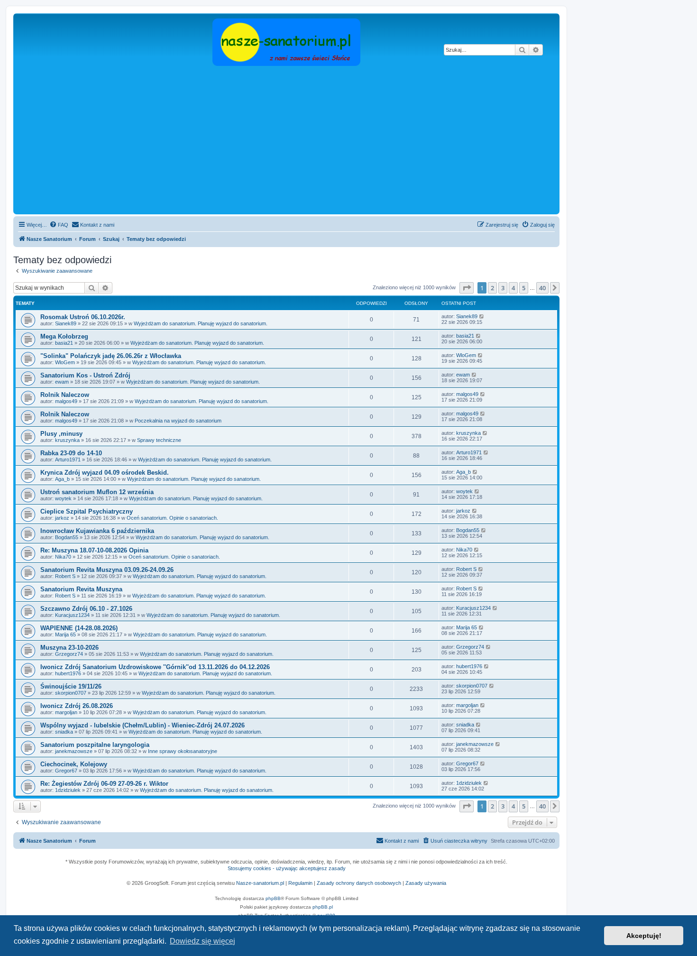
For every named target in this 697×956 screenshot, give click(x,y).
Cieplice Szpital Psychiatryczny (86, 511)
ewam (62, 382)
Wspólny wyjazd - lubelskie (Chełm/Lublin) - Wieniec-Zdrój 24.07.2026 (142, 725)
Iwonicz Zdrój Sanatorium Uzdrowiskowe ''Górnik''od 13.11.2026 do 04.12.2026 (155, 667)
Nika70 (63, 557)
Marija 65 (65, 634)
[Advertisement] (286, 140)
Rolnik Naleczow (64, 394)
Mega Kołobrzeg (64, 336)
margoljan (66, 712)
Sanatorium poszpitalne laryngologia (94, 744)
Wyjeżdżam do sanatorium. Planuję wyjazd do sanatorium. (200, 323)
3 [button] (502, 288)
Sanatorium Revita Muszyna (81, 589)
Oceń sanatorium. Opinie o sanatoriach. (172, 518)
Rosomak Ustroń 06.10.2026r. (82, 317)
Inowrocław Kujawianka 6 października (97, 530)
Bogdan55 (66, 537)
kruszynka (67, 440)
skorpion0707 (70, 693)
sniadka (64, 732)
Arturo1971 (68, 459)
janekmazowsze (73, 751)
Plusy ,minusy (61, 433)
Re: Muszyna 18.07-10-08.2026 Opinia (94, 550)
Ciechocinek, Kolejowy (73, 764)
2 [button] (492, 288)
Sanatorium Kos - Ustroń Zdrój (85, 375)
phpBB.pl (322, 907)
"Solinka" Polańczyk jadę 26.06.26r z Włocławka (110, 355)
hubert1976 (68, 673)
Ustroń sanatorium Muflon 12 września (97, 492)
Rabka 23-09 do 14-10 (71, 453)
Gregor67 (66, 770)
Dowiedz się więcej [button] (202, 941)
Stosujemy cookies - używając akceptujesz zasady (287, 868)
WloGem (65, 362)
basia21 (64, 343)
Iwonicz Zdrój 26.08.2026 (76, 705)
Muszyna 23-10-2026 (69, 647)
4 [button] (513, 288)
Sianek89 (65, 323)
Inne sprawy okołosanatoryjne (182, 751)
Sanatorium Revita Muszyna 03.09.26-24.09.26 (107, 569)
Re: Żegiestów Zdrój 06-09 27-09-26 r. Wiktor (104, 783)
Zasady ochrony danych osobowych (359, 883)
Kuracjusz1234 (72, 615)
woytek (63, 498)
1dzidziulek (68, 790)
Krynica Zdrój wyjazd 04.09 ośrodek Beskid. (104, 472)
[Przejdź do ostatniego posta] (482, 316)
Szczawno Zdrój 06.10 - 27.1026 (86, 608)
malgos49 (66, 401)
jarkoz (62, 518)
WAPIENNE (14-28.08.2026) (79, 628)
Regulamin (300, 883)
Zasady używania (425, 883)
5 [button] (523, 288)
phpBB (273, 898)
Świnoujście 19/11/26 (70, 686)
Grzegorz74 (69, 654)
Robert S (65, 576)
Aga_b (62, 479)
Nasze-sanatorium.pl (260, 883)
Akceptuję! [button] (643, 935)
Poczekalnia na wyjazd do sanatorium (178, 420)
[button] (466, 288)
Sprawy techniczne (159, 440)
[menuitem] (58, 224)
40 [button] (542, 288)
